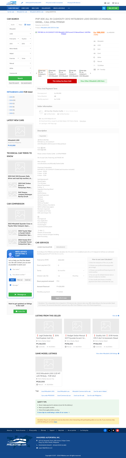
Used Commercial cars (64, 395)
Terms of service (20, 430)
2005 (11, 113)
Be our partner (72, 430)
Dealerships (46, 8)
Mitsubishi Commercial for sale (81, 391)
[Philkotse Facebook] (105, 430)
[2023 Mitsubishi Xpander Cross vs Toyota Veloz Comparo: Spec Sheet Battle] (20, 215)
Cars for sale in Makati (100, 391)
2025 (11, 97)
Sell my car (113, 8)
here (55, 422)
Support (52, 430)
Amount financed (43, 286)
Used (28, 25)
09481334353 (43, 445)
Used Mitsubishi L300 (47, 391)
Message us (21, 294)
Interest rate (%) (42, 276)
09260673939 (57, 445)
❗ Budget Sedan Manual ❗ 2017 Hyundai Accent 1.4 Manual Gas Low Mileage (76, 336)
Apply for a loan (61, 298)
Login (108, 3)
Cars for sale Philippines (94, 395)
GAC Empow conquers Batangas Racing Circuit (25, 194)
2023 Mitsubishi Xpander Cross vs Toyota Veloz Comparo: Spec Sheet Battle (20, 225)
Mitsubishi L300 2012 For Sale (50, 27)
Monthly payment (43, 99)
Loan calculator (45, 247)
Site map (43, 430)
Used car (27, 280)
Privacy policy (33, 430)
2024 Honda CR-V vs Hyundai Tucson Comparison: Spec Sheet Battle (25, 242)
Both (12, 25)
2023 (11, 103)
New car (19, 280)
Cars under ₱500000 (47, 395)
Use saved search (26, 83)
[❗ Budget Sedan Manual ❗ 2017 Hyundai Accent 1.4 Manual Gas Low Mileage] (77, 326)
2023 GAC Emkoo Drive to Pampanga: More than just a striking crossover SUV (25, 185)
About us (9, 430)
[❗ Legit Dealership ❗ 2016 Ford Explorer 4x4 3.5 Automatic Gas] (48, 326)
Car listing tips (84, 430)
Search (20, 78)
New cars (35, 8)
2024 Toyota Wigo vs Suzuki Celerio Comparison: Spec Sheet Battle (24, 233)
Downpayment (42, 93)
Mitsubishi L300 (13, 140)
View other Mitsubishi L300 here (92, 81)
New (20, 25)
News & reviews (59, 8)
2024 (11, 100)
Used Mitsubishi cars (63, 391)
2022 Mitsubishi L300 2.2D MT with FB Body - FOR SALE (48, 374)
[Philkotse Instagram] (113, 430)
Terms (39, 271)
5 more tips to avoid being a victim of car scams (52, 412)
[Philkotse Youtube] (117, 430)
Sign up (116, 3)
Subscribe (21, 311)
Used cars (25, 8)
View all (114, 316)
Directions (83, 121)
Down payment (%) (43, 265)
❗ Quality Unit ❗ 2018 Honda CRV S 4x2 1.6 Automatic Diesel (105, 336)
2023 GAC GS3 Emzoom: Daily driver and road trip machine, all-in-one (20, 177)
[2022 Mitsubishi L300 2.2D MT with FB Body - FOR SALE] (48, 364)
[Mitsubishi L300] (20, 131)
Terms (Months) (42, 96)
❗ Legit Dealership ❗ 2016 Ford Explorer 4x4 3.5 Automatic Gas (47, 336)
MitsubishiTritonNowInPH (34, 3)
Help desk (61, 430)
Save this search (14, 83)
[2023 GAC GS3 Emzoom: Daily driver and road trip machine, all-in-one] (20, 167)
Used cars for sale (79, 395)
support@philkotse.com (45, 448)
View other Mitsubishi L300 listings (106, 353)
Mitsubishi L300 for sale (36, 12)
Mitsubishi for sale (22, 12)
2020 (11, 110)
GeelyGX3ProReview (74, 3)
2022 (11, 107)
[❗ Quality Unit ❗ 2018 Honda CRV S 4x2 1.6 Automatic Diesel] (106, 326)
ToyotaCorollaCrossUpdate (55, 3)
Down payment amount (45, 281)
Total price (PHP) (43, 260)
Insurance (60, 247)
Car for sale (10, 12)
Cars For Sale (13, 8)
